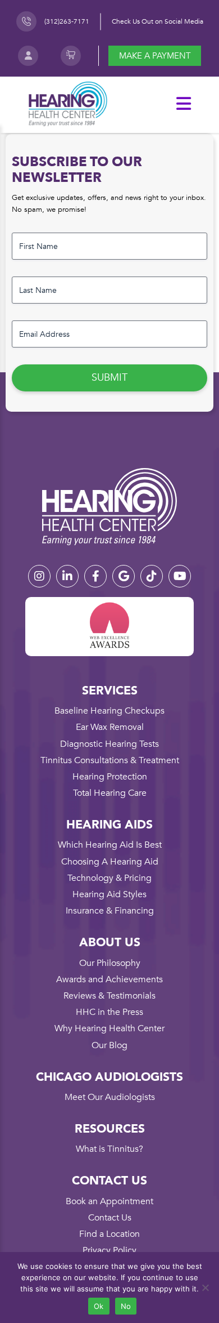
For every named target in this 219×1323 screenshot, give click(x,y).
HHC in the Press (109, 1012)
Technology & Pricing (109, 878)
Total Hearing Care (110, 793)
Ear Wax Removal (110, 727)
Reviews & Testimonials (109, 996)
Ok (99, 1306)
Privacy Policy (109, 1250)
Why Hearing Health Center (109, 1028)
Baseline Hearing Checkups (109, 711)
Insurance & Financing (110, 911)
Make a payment (155, 55)
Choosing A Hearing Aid (109, 862)
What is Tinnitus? (109, 1149)
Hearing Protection (109, 776)
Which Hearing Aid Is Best (110, 845)
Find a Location (109, 1234)
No (126, 1306)
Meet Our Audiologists (110, 1097)
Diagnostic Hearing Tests (109, 744)
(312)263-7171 (66, 21)
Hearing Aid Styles (109, 894)
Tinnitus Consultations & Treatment (109, 760)
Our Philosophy (109, 963)
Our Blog (109, 1045)
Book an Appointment (109, 1201)
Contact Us (109, 1217)
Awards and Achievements (109, 979)
